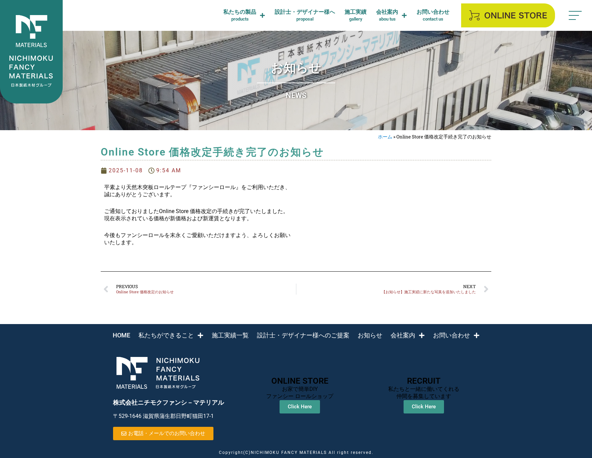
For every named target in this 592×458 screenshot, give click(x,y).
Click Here (300, 407)
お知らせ (370, 335)
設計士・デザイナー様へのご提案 (303, 335)
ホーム (385, 137)
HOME (121, 335)
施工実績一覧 (230, 335)
